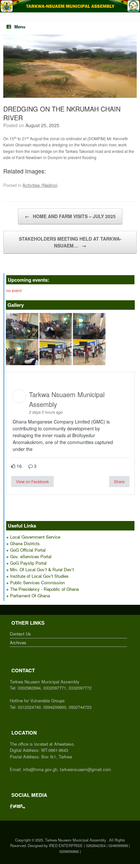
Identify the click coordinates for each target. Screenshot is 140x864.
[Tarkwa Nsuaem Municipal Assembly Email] (19, 806)
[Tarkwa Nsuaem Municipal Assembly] (70, 6)
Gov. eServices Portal (30, 556)
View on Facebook (32, 481)
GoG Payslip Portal (28, 563)
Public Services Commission (37, 582)
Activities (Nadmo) (39, 185)
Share (119, 481)
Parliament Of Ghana (30, 595)
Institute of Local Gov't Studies (39, 576)
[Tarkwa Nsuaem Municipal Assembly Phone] (23, 806)
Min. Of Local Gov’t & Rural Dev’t (42, 569)
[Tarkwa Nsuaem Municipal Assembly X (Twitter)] (14, 806)
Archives (18, 642)
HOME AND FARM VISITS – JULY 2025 (70, 216)
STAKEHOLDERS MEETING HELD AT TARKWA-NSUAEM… (70, 242)
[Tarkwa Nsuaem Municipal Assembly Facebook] (11, 806)
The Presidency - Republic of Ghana (44, 589)
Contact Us (20, 634)
